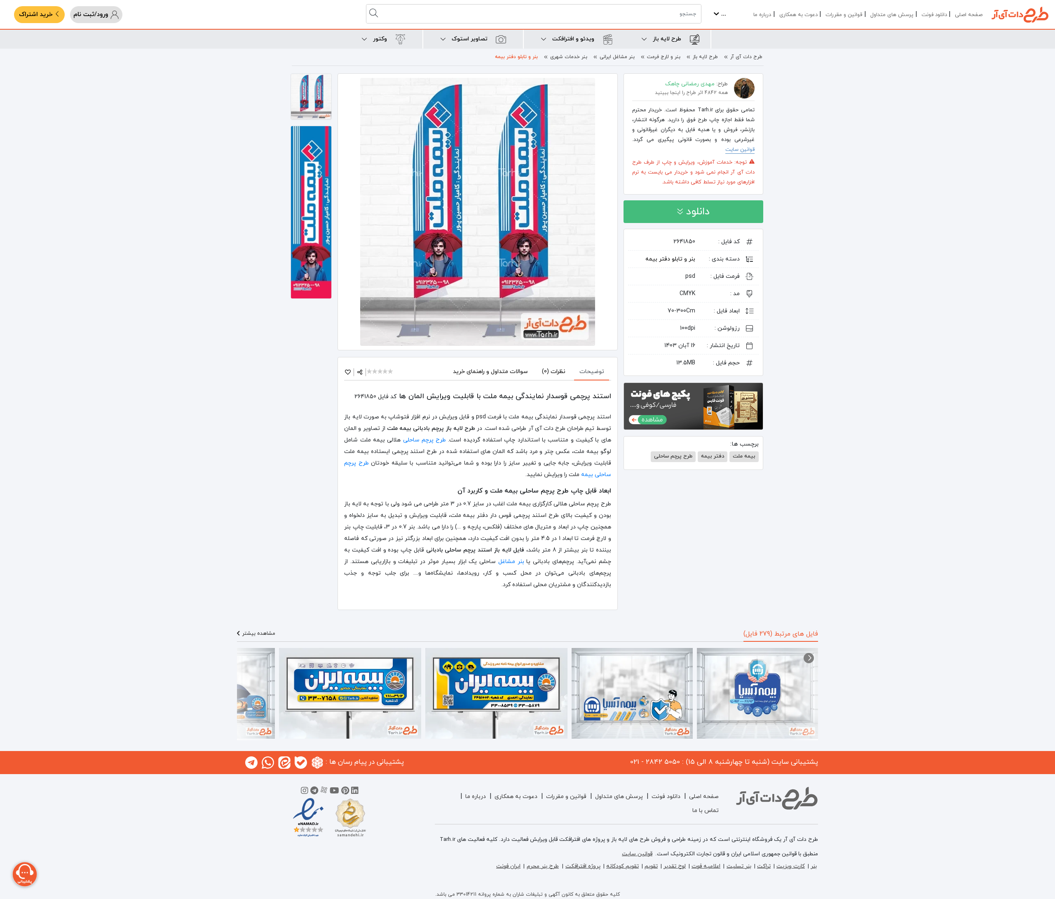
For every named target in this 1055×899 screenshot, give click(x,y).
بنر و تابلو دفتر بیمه (516, 57)
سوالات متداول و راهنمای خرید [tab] (490, 372)
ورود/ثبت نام (91, 14)
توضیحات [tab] (591, 372)
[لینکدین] (355, 791)
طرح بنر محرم (543, 866)
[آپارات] (324, 791)
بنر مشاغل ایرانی (617, 57)
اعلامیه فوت (706, 866)
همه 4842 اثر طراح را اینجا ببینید (691, 92)
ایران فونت (508, 866)
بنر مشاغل (511, 562)
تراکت (764, 866)
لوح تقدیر (674, 866)
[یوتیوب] (334, 791)
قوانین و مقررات (843, 15)
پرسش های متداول (891, 15)
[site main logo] (1020, 14)
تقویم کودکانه (622, 866)
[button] (809, 658)
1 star (370, 372)
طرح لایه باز (705, 57)
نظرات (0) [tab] (553, 372)
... (722, 14)
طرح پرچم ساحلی (424, 440)
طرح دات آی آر (746, 57)
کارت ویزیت (790, 866)
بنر (814, 866)
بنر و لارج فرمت (663, 57)
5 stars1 (391, 372)
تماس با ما (705, 810)
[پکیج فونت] (693, 405)
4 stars (386, 372)
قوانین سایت (740, 149)
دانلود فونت (934, 15)
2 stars (375, 372)
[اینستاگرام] (304, 791)
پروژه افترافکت (582, 866)
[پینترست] (345, 791)
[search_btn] (374, 14)
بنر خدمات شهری (568, 57)
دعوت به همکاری (798, 15)
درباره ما (762, 15)
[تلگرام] (314, 791)
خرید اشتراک (37, 14)
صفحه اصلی (968, 15)
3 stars (380, 372)
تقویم (651, 866)
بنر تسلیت (739, 866)
